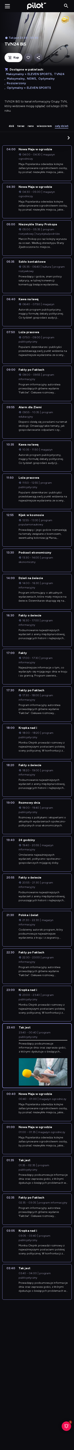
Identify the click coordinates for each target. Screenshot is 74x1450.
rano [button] (31, 126)
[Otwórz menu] (7, 6)
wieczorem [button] (44, 126)
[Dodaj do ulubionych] (28, 57)
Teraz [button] (21, 126)
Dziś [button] (11, 126)
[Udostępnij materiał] (38, 57)
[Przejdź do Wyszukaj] (66, 6)
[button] (69, 137)
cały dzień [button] (61, 126)
